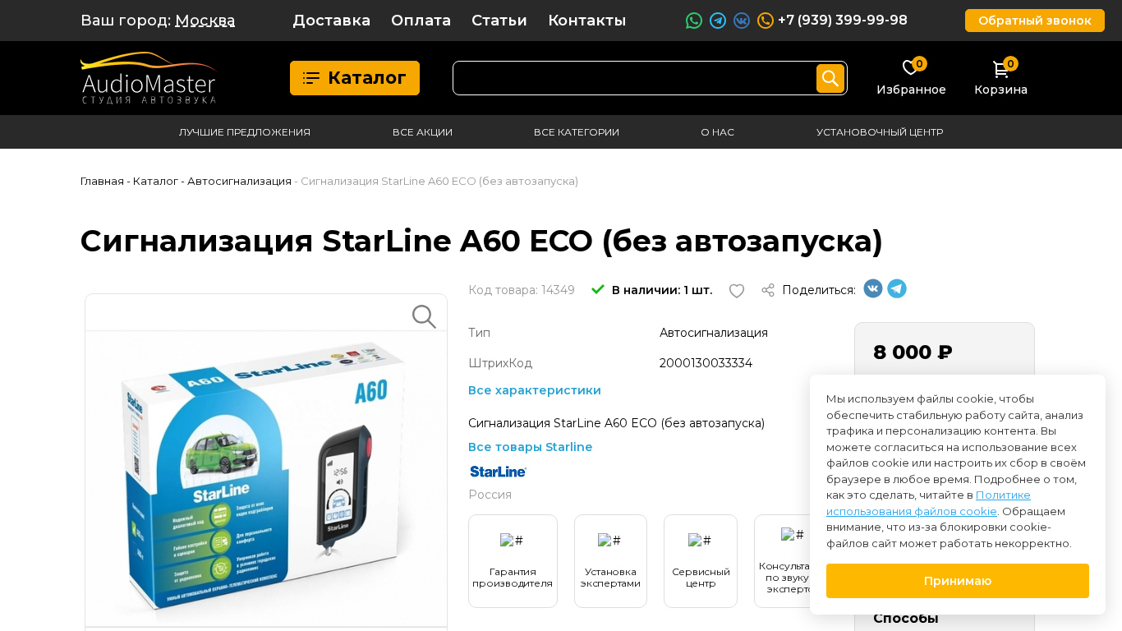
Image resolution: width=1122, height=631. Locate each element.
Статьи (499, 21)
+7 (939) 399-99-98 (843, 20)
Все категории (576, 132)
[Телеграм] (897, 294)
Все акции (423, 132)
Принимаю (957, 580)
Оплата (421, 21)
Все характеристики (534, 390)
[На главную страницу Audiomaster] (149, 78)
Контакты (587, 21)
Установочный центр (879, 132)
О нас (717, 132)
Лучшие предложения (244, 132)
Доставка (331, 21)
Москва (205, 21)
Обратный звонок (1035, 20)
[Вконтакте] (873, 294)
